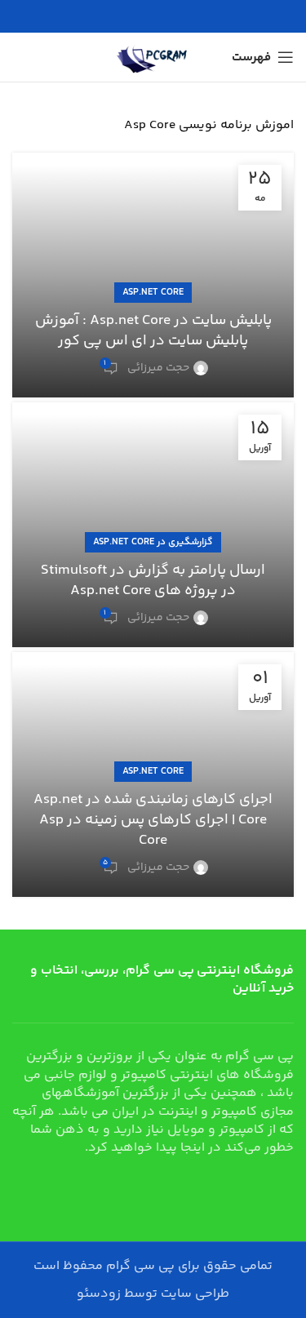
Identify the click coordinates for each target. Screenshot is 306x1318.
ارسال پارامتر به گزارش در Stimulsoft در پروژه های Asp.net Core (153, 580)
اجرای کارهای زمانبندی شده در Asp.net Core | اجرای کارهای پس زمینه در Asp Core (153, 820)
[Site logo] (153, 57)
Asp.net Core (153, 292)
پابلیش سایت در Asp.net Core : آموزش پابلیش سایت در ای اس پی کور (153, 331)
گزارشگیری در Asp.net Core (153, 542)
